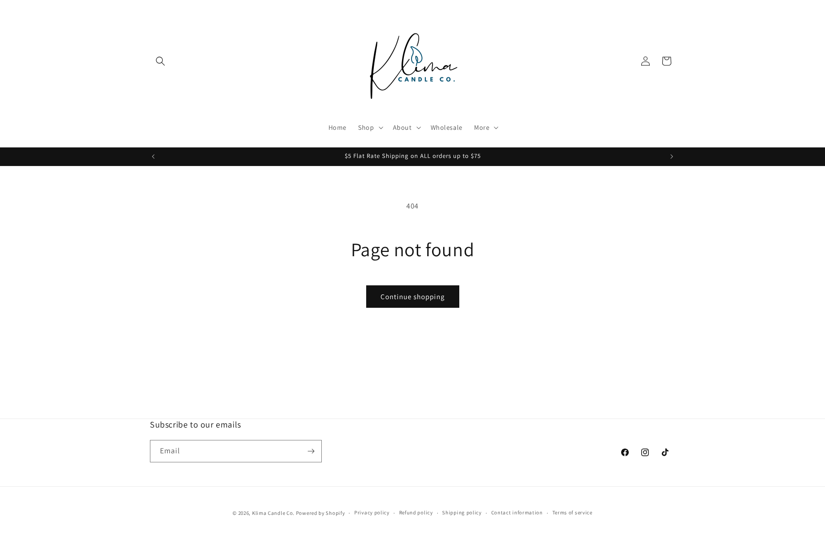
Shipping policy (462, 512)
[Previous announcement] (153, 156)
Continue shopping (413, 296)
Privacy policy (372, 512)
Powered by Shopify (320, 513)
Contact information (517, 512)
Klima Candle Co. (273, 513)
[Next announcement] (671, 156)
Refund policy (416, 512)
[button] (160, 61)
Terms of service (572, 512)
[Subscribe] (310, 451)
